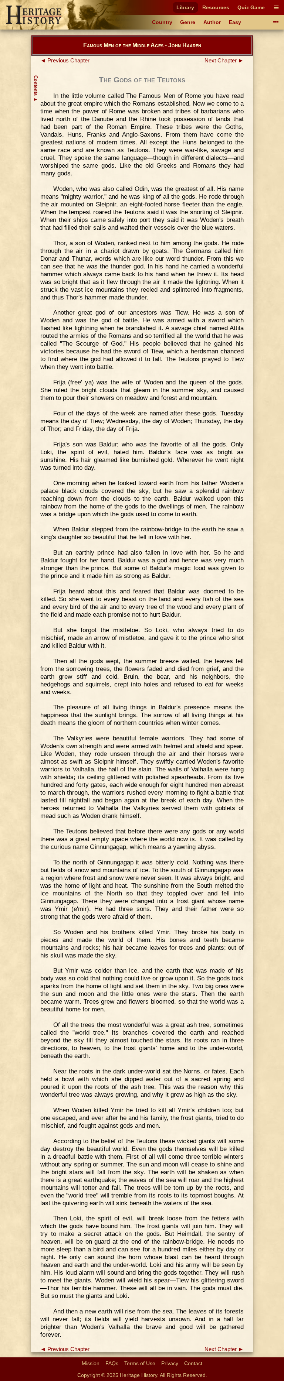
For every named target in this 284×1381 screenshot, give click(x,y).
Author (212, 22)
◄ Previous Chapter (64, 61)
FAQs (111, 1363)
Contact (193, 1363)
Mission (90, 1363)
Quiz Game (251, 7)
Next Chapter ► (224, 61)
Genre (187, 22)
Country (162, 22)
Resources (215, 7)
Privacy (169, 1363)
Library (185, 7)
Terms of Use (139, 1363)
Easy (235, 22)
